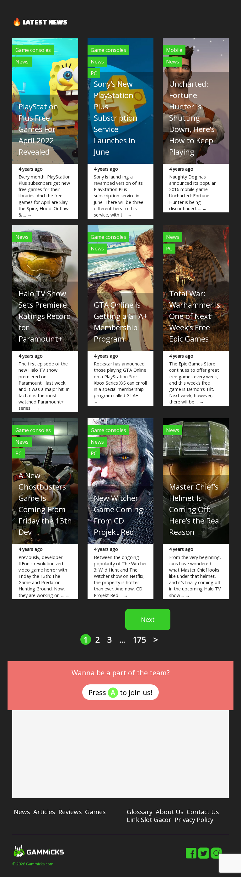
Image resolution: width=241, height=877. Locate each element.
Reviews (70, 812)
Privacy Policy (193, 819)
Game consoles (33, 50)
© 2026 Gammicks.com (32, 864)
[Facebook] (191, 857)
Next (148, 619)
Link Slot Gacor (149, 819)
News (22, 61)
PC (94, 73)
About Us (170, 812)
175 (139, 639)
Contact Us (203, 812)
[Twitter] (203, 857)
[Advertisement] (120, 754)
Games (95, 812)
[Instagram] (216, 857)
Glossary (140, 812)
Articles (44, 812)
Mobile (174, 50)
